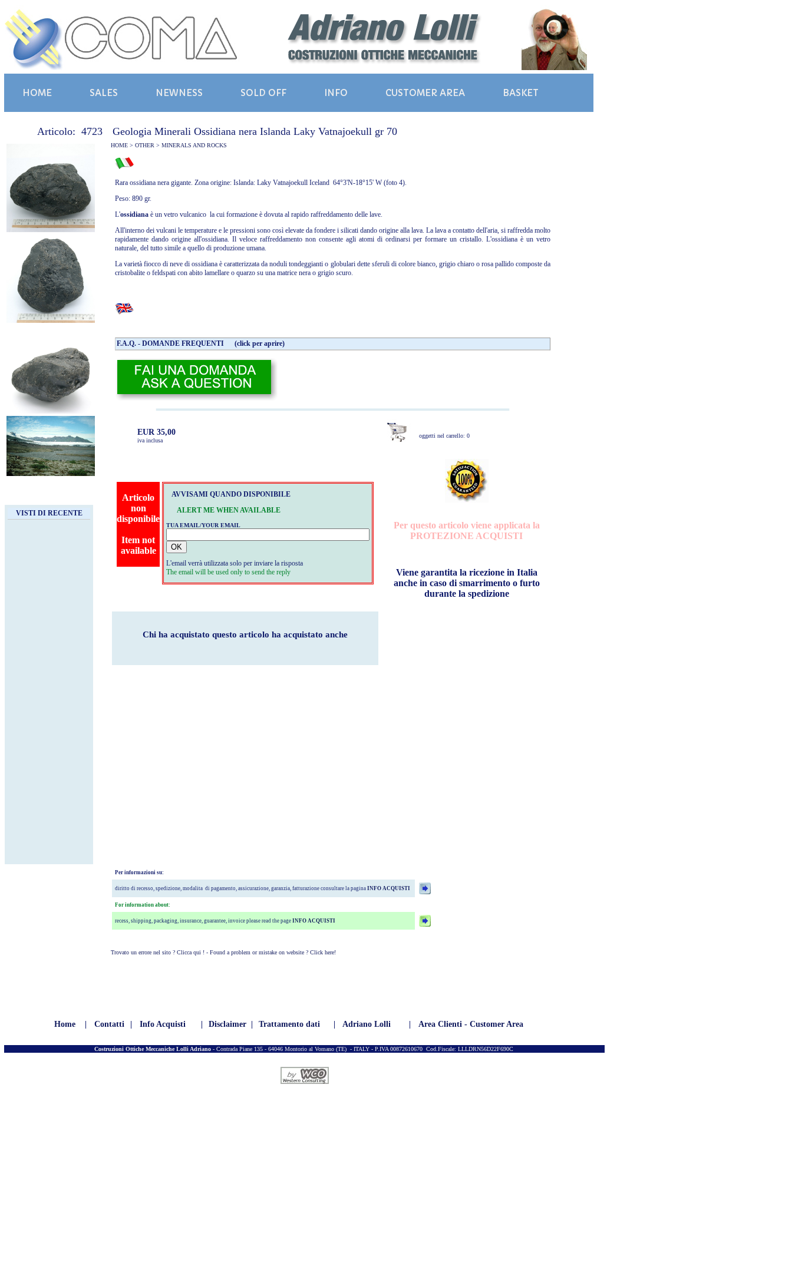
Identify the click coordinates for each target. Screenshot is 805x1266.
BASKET (521, 92)
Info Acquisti (163, 1024)
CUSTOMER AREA (425, 92)
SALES (104, 92)
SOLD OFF (263, 92)
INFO (336, 92)
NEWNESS (179, 92)
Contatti (109, 1024)
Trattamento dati (289, 1024)
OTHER (144, 145)
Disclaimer (227, 1024)
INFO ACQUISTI (388, 888)
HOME (37, 92)
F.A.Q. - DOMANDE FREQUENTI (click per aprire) (201, 343)
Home (64, 1024)
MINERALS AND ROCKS (194, 145)
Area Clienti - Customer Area (470, 1024)
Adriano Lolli (366, 1024)
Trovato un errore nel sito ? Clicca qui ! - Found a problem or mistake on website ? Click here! (223, 952)
